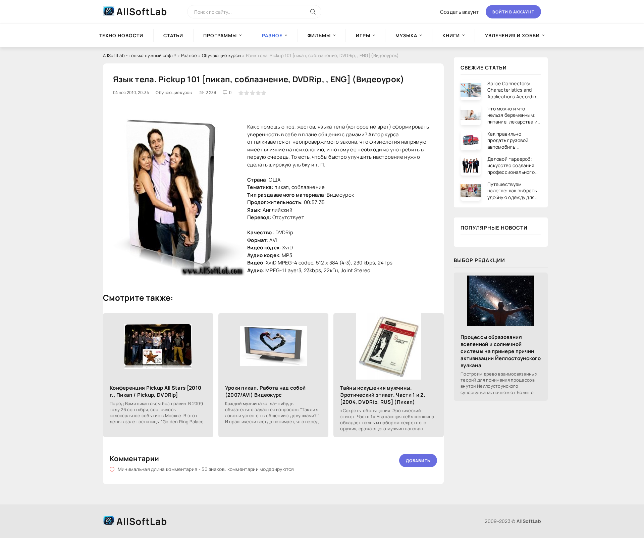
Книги (451, 35)
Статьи (173, 35)
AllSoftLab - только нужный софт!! (139, 55)
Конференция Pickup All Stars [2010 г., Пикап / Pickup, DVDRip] (155, 391)
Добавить (418, 460)
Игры (363, 35)
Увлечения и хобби (512, 35)
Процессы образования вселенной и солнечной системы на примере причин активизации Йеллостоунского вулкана (501, 351)
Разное (189, 55)
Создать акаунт (459, 11)
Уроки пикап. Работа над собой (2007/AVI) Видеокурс (265, 391)
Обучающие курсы (221, 55)
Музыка (406, 35)
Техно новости (121, 35)
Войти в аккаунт (513, 12)
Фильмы (319, 35)
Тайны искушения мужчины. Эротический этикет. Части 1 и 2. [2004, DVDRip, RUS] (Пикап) (382, 394)
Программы (220, 35)
